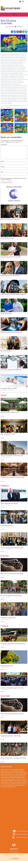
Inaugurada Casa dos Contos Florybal (11, 736)
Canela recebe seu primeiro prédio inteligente (13, 294)
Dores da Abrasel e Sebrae (8, 434)
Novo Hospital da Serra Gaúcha (9, 503)
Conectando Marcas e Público (9, 388)
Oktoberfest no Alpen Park (8, 618)
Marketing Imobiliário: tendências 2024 (11, 332)
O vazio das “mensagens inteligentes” (11, 369)
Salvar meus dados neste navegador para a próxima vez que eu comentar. (13, 179)
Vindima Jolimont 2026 (7, 666)
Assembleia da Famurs (7, 525)
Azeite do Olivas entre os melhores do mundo (13, 758)
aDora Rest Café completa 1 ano (9, 412)
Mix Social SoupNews (6, 351)
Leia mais (2, 416)
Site (2, 171)
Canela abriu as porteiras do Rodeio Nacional (13, 643)
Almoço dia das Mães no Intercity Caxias (12, 455)
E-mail (3, 166)
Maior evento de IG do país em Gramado (12, 573)
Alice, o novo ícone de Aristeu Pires (10, 219)
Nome (2, 161)
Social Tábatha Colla (6, 313)
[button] (14, 14)
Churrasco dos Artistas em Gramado (11, 257)
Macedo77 (16, 858)
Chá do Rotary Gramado (7, 238)
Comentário (4, 144)
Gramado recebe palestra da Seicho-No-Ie (12, 688)
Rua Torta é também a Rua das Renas (11, 595)
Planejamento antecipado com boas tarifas (12, 477)
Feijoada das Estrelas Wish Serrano (10, 275)
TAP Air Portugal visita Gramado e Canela (12, 547)
